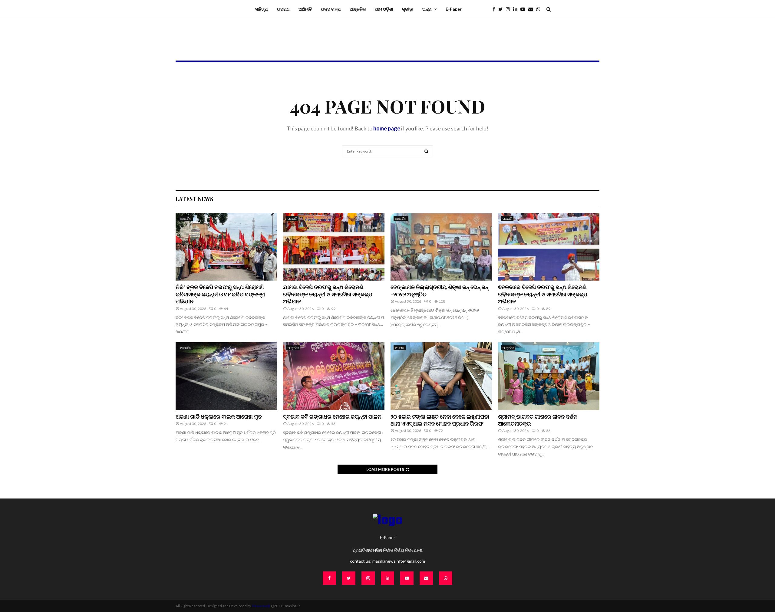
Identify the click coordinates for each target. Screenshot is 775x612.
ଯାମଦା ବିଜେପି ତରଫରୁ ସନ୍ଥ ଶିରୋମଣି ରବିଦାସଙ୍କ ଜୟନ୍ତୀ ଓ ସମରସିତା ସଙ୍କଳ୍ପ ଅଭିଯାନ (327, 294)
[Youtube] (524, 9)
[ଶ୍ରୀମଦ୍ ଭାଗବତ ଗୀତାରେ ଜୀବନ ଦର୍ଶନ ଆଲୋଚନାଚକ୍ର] (548, 376)
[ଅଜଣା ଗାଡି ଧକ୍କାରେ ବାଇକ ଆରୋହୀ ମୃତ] (226, 376)
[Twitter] (502, 9)
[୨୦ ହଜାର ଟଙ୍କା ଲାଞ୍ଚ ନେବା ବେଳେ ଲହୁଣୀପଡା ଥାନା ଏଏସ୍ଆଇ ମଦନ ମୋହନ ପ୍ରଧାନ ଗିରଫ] (441, 376)
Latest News (194, 198)
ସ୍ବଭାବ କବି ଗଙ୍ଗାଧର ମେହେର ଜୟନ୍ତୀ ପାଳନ (332, 416)
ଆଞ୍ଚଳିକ (358, 9)
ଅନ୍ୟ (427, 9)
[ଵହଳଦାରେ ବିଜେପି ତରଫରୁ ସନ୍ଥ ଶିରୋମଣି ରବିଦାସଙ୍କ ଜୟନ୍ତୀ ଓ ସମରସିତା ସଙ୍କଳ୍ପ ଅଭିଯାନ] (548, 247)
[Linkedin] (516, 9)
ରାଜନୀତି (292, 218)
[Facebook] (495, 9)
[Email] (532, 9)
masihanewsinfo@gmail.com (398, 561)
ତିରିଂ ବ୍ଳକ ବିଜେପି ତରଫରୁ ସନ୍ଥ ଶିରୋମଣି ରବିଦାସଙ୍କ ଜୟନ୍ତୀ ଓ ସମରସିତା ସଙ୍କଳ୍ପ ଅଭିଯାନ (220, 294)
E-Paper (454, 9)
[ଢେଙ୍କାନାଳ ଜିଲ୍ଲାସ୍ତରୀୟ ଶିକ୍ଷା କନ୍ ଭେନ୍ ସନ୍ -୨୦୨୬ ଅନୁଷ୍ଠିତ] (441, 247)
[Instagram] (509, 9)
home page (386, 128)
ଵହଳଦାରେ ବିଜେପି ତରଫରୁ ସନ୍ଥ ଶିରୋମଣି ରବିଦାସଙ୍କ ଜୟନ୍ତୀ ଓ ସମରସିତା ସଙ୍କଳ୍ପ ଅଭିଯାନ (542, 294)
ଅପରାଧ (283, 9)
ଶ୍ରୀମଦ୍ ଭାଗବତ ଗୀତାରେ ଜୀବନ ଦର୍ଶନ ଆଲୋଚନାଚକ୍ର (537, 420)
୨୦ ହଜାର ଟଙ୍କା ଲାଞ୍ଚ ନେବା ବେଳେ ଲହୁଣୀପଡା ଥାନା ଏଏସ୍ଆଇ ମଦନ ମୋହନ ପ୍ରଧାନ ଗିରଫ (440, 420)
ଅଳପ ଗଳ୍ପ (331, 9)
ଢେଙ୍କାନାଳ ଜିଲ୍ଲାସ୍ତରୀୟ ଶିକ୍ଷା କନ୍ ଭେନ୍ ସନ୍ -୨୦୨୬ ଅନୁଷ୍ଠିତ (439, 290)
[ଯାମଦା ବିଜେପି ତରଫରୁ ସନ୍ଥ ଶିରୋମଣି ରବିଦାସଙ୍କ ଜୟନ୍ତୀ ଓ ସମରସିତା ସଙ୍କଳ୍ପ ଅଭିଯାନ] (333, 247)
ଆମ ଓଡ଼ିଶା (384, 9)
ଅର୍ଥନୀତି (305, 9)
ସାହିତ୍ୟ (261, 9)
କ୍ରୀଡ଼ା (407, 9)
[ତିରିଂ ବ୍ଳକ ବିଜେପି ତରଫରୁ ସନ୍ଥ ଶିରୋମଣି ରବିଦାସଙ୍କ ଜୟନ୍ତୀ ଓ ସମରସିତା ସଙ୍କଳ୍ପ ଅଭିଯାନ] (226, 247)
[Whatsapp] (539, 9)
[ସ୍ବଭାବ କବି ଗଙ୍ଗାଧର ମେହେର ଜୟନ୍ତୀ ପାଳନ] (333, 376)
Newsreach (261, 606)
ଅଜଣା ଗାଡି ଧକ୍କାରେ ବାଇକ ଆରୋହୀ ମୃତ (219, 416)
